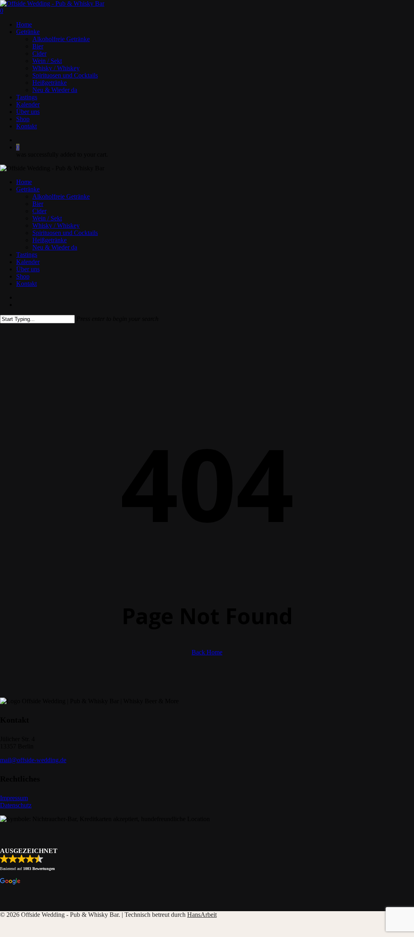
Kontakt (26, 283)
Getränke (28, 189)
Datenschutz (16, 805)
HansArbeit (202, 914)
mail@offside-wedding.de (33, 760)
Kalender (28, 261)
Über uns (28, 269)
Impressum (14, 797)
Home (24, 181)
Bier (37, 203)
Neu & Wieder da (54, 247)
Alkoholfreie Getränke (61, 196)
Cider (39, 211)
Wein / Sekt (47, 218)
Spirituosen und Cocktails (65, 232)
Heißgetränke (49, 240)
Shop (23, 276)
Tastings (26, 254)
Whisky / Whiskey (56, 225)
